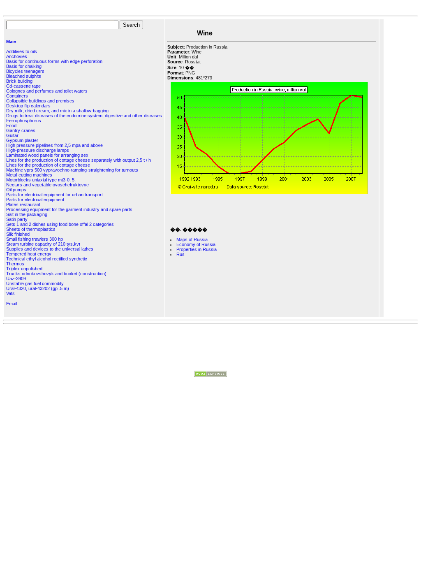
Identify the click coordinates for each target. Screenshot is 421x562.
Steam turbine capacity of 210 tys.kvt (43, 244)
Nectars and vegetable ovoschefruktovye (47, 184)
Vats (10, 293)
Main (11, 41)
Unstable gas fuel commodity (35, 283)
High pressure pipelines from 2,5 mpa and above (54, 145)
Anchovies (16, 56)
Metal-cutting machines (29, 174)
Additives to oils (21, 51)
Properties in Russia (196, 249)
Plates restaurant (23, 204)
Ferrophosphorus (23, 120)
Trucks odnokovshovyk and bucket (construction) (56, 273)
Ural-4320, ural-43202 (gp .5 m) (37, 288)
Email (11, 303)
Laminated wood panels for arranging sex (47, 155)
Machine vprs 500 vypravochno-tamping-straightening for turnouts (72, 169)
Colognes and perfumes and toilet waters (47, 90)
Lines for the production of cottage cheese (48, 165)
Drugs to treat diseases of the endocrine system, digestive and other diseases (84, 115)
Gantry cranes (20, 130)
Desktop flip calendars (28, 105)
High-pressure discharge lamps (37, 150)
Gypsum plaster (22, 140)
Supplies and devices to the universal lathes (49, 248)
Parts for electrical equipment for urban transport (54, 194)
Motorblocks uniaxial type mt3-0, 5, (41, 179)
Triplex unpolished (24, 268)
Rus (180, 254)
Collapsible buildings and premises (40, 100)
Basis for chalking (24, 66)
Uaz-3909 (16, 278)
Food (11, 125)
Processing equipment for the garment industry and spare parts (69, 209)
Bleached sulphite (23, 76)
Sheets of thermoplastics (31, 229)
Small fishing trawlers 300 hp (34, 239)
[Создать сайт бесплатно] (210, 375)
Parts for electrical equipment (35, 199)
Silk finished (18, 234)
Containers (17, 95)
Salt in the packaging (26, 214)
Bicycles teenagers (25, 71)
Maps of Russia (192, 239)
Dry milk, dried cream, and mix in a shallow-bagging (57, 110)
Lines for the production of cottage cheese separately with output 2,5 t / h (78, 160)
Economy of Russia (195, 244)
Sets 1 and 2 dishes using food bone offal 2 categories (60, 224)
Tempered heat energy (28, 253)
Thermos (15, 263)
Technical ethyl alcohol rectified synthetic (46, 258)
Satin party (17, 219)
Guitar (12, 135)
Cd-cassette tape (23, 86)
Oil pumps (16, 189)
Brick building (19, 81)
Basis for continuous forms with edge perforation (54, 61)
